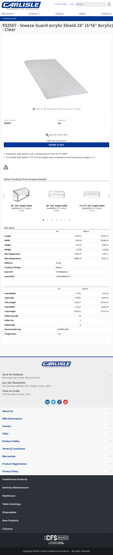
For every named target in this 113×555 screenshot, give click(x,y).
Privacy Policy (10, 471)
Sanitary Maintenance (15, 487)
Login (71, 4)
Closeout (7, 528)
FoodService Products (14, 479)
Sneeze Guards (9, 18)
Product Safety (60, 4)
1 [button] (43, 220)
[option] (21, 198)
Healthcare (8, 495)
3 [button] (52, 220)
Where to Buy (56, 144)
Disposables (9, 512)
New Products (10, 520)
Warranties (8, 456)
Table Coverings (11, 504)
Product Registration (14, 463)
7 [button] (69, 220)
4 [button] (56, 220)
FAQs (5, 433)
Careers (6, 426)
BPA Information (12, 418)
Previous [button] (3, 196)
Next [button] (109, 196)
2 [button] (47, 220)
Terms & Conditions (13, 448)
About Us (7, 411)
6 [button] (65, 220)
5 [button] (60, 220)
